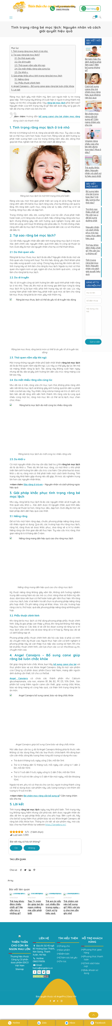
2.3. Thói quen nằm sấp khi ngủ (29, 65)
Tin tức (63, 961)
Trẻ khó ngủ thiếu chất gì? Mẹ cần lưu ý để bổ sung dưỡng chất (92, 215)
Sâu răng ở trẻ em (33, 484)
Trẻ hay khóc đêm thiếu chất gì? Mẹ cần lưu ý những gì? (17, 907)
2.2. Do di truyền (22, 61)
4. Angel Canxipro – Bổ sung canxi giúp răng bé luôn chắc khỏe (42, 86)
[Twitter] (54, 1001)
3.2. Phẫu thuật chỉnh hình (27, 82)
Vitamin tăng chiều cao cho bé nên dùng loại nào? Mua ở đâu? (93, 147)
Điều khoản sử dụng (91, 971)
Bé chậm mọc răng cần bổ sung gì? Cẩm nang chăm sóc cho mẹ (92, 119)
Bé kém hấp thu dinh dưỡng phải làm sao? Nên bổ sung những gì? (93, 65)
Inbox (72, 1022)
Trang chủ (65, 946)
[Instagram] (61, 1001)
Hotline (16, 1022)
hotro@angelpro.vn (43, 968)
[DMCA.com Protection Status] (41, 977)
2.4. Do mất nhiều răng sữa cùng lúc (32, 68)
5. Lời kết (15, 89)
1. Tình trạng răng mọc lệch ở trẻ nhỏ (29, 51)
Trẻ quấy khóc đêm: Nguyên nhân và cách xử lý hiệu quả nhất (93, 171)
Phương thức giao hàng (93, 951)
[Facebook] (50, 1001)
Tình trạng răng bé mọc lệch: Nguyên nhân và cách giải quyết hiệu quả (93, 267)
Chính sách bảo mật (92, 965)
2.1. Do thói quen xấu (24, 58)
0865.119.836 (39, 961)
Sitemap (20, 969)
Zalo (44, 1022)
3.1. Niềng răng (21, 79)
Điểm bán (64, 953)
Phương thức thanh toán (93, 958)
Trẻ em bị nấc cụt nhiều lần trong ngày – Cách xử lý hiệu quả (53, 907)
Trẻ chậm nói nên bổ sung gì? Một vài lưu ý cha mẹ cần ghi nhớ (72, 907)
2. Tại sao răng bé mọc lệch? (25, 54)
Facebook (100, 1022)
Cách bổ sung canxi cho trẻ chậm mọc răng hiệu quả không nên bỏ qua (93, 92)
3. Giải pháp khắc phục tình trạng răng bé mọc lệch (36, 75)
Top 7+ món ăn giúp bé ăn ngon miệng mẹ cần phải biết (35, 907)
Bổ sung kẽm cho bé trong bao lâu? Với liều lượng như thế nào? (93, 197)
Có (16, 848)
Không (31, 848)
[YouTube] (57, 1001)
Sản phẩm (65, 950)
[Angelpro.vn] (19, 7)
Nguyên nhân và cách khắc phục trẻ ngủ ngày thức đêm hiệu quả (93, 233)
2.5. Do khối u (21, 72)
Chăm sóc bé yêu (68, 957)
